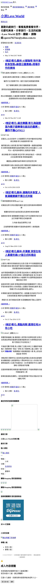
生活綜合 (18, 43)
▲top (3, 114)
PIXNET (9, 555)
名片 (6, 52)
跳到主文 (4, 22)
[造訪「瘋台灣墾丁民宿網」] (8, 538)
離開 (12, 582)
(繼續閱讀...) (5, 103)
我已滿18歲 (5, 582)
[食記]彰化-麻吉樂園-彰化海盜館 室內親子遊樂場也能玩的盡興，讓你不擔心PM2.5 (23, 127)
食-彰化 (16, 111)
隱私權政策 (37, 555)
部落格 (7, 49)
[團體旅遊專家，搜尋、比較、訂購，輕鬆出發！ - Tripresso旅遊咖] (13, 520)
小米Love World (12, 16)
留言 (17, 107)
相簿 (6, 47)
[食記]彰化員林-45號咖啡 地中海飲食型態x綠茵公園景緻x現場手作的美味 (23, 64)
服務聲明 (22, 557)
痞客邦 (12, 107)
